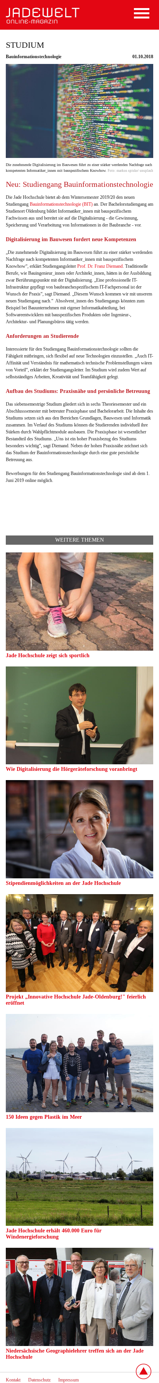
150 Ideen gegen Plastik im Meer (44, 1117)
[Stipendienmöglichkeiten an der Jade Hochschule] (79, 876)
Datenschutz (39, 1380)
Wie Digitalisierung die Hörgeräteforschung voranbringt (71, 769)
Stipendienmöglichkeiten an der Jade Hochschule (63, 883)
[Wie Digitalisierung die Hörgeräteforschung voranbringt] (79, 762)
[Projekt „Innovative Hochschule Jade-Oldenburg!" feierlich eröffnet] (79, 990)
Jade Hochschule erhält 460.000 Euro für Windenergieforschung (53, 1234)
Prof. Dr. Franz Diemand (100, 266)
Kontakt (13, 1380)
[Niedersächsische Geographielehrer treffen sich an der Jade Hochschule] (79, 1344)
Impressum (68, 1380)
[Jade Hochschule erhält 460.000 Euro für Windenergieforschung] (79, 1224)
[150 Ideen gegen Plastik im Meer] (79, 1110)
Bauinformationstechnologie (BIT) (61, 204)
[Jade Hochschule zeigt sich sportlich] (79, 649)
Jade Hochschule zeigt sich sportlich (48, 655)
